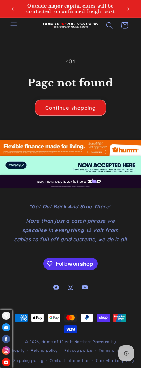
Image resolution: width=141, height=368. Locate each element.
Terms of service (115, 350)
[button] (13, 25)
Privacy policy (78, 350)
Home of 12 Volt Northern (66, 341)
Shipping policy (28, 360)
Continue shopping (70, 108)
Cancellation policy (115, 360)
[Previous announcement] (12, 8)
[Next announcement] (128, 8)
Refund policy (44, 350)
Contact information (69, 360)
